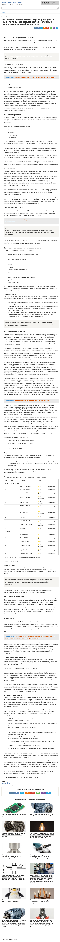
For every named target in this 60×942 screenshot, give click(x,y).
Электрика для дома (12, 2)
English (3, 12)
